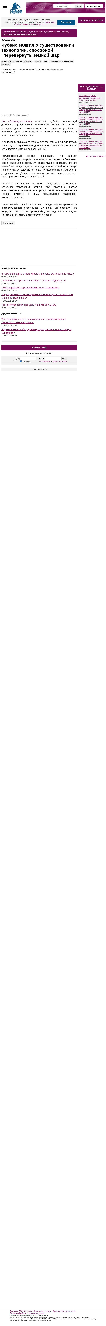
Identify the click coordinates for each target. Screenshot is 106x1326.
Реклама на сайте (68, 1311)
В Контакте (28, 1311)
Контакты (47, 1311)
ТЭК (45, 62)
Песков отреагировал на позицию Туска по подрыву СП (33, 280)
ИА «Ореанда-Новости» (19, 115)
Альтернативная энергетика (61, 62)
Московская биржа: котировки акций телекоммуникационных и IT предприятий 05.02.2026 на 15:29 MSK (91, 144)
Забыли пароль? (45, 361)
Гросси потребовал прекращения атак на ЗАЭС (28, 304)
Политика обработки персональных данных (27, 1313)
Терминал (14, 1311)
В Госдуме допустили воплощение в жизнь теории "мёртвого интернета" (90, 98)
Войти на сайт (94, 6)
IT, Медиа (6, 65)
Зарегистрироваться (59, 361)
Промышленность (33, 62)
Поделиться (8, 223)
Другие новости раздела (95, 156)
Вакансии (56, 1311)
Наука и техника (16, 62)
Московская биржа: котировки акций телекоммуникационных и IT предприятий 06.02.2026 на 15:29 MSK (91, 132)
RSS (20, 1311)
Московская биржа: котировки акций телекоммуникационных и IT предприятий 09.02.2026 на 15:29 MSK (91, 121)
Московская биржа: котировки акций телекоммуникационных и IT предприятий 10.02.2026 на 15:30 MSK (91, 109)
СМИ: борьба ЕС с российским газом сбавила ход (30, 287)
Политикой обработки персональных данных (34, 23)
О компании (38, 1311)
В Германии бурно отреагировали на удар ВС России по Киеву (37, 273)
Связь (4, 62)
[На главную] (16, 8)
